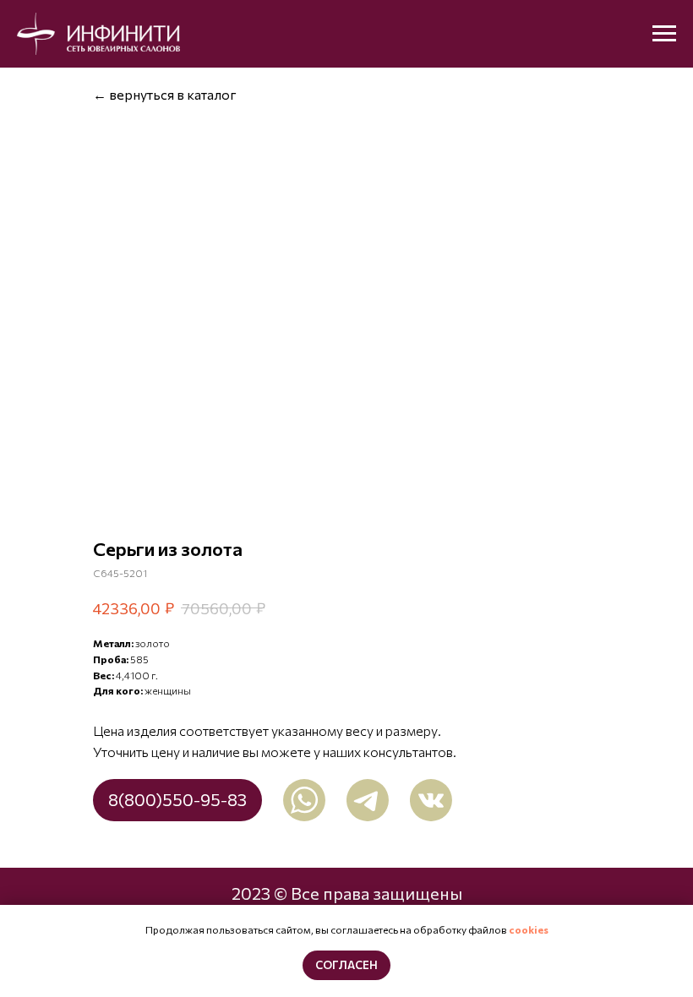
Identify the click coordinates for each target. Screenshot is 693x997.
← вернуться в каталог (165, 94)
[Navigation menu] (664, 33)
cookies (528, 929)
